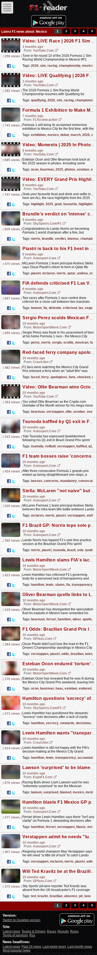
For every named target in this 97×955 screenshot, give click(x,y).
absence (70, 896)
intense (73, 239)
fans (72, 377)
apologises (58, 377)
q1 (90, 446)
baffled (81, 446)
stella (90, 515)
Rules (74, 931)
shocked (83, 377)
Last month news (79, 947)
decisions (83, 723)
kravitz (42, 896)
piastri (36, 273)
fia (45, 308)
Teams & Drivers (34, 931)
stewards (67, 723)
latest (89, 654)
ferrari (51, 619)
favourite (70, 204)
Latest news (11, 931)
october (79, 412)
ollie (68, 412)
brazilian (77, 654)
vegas (89, 308)
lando (89, 550)
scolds (68, 342)
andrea (82, 273)
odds (65, 654)
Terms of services (15, 935)
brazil (71, 550)
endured (85, 688)
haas (59, 688)
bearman (47, 169)
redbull (50, 446)
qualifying (38, 100)
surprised (50, 792)
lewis (50, 585)
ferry (45, 377)
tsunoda (37, 446)
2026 (35, 66)
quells (87, 619)
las (81, 308)
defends (55, 308)
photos (70, 169)
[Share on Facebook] (9, 66)
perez (35, 342)
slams (60, 585)
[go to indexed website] (56, 51)
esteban (83, 169)
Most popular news (16, 950)
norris (35, 239)
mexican (81, 342)
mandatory (68, 481)
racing (52, 66)
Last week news (54, 947)
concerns (51, 481)
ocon (35, 169)
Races (51, 931)
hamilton (37, 585)
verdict (60, 239)
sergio (57, 342)
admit (90, 861)
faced (35, 377)
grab (58, 204)
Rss (32, 935)
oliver (76, 619)
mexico (87, 66)
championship (69, 66)
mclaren (48, 273)
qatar (71, 273)
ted (33, 896)
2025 (59, 169)
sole (80, 550)
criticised (70, 308)
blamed (65, 792)
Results (63, 931)
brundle (47, 239)
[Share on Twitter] (13, 66)
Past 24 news (31, 947)
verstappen (55, 412)
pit (81, 896)
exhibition (38, 135)
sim (43, 66)
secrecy (52, 723)
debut (64, 135)
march (76, 135)
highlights (86, 204)
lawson (36, 308)
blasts (81, 827)
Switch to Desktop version (21, 920)
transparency (82, 585)
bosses (36, 481)
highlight (37, 204)
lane (87, 896)
